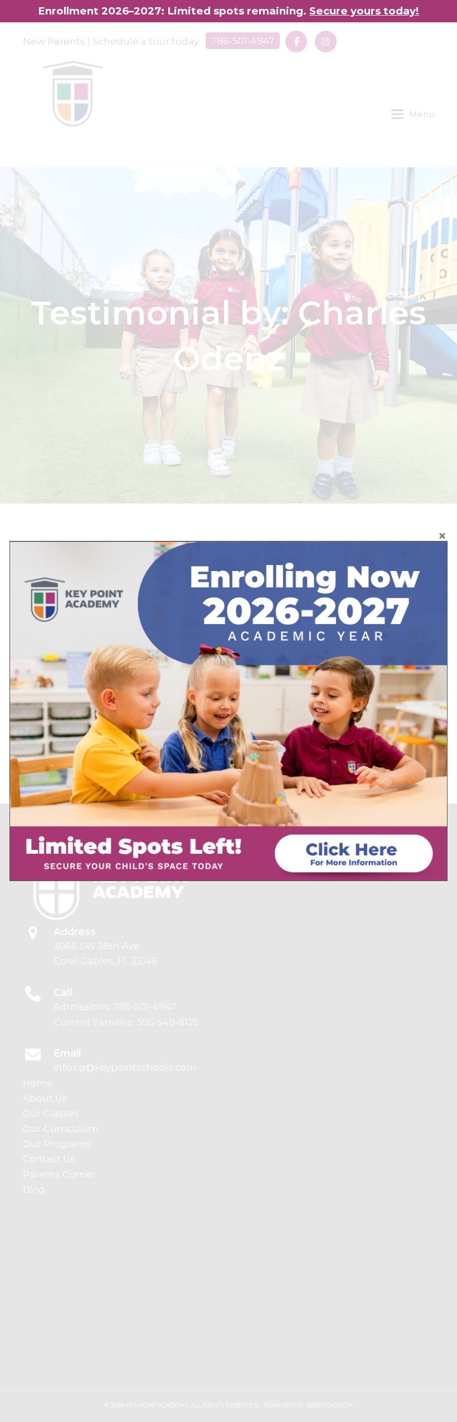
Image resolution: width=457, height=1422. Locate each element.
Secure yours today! (364, 10)
